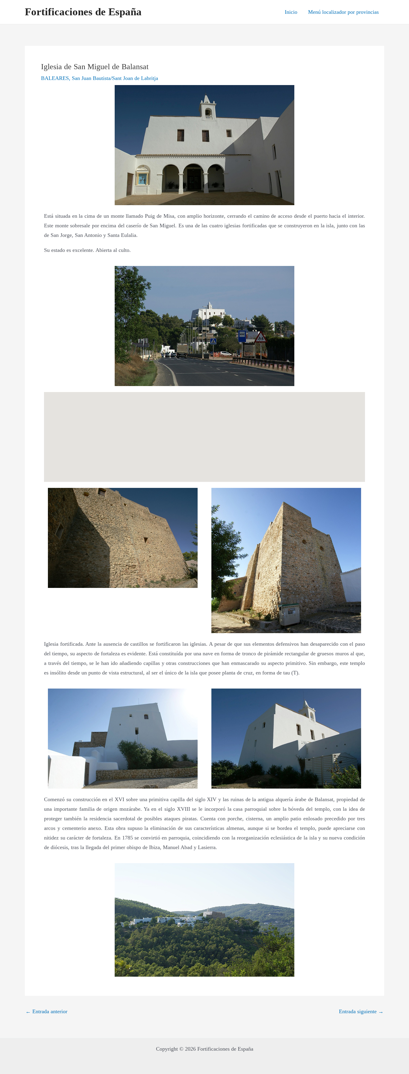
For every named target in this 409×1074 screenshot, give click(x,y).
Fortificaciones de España (83, 12)
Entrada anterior (46, 1011)
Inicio (291, 12)
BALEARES (55, 78)
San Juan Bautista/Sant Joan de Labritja (115, 78)
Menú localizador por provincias (343, 12)
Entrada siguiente (361, 1011)
